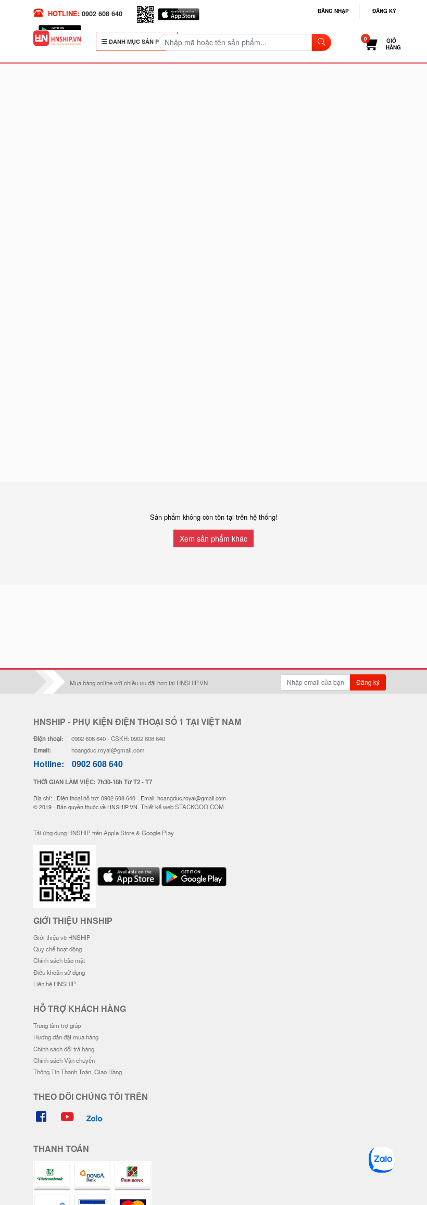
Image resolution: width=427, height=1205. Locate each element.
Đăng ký (384, 11)
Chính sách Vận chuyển (64, 1060)
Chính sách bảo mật (59, 960)
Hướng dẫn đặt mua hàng (65, 1037)
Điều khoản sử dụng (59, 972)
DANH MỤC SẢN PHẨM (139, 41)
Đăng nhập (333, 11)
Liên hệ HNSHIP (54, 984)
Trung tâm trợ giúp (57, 1025)
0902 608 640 (102, 13)
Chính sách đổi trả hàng (63, 1049)
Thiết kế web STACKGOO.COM (182, 806)
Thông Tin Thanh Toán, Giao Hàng (77, 1072)
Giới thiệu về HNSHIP (62, 937)
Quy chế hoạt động (57, 949)
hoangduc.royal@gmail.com (108, 750)
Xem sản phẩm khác (213, 538)
